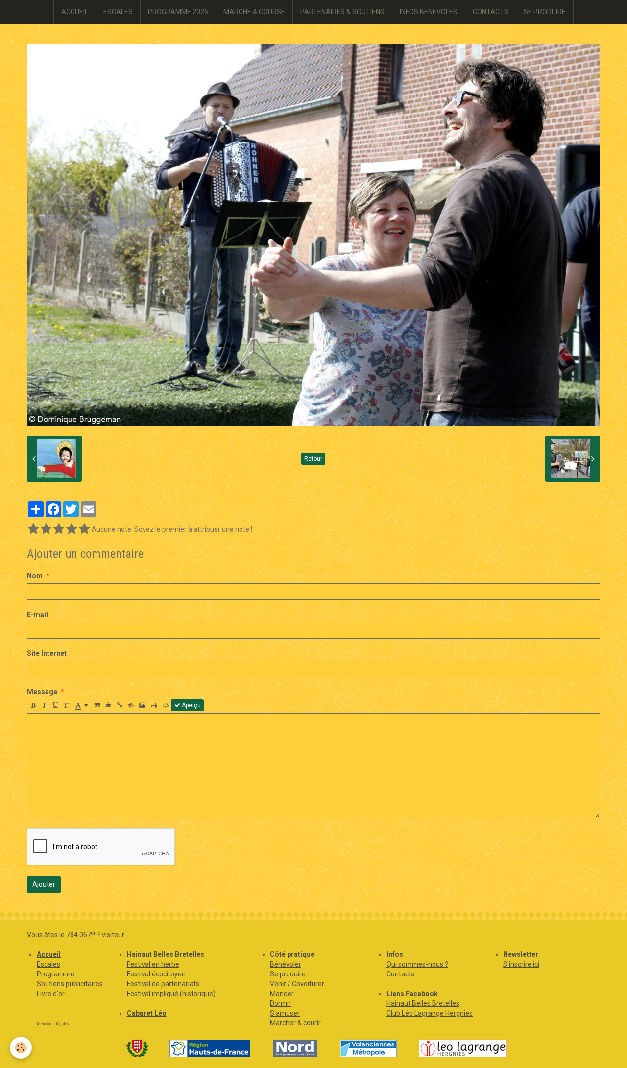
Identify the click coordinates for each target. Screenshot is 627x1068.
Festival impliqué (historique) (171, 993)
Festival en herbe (153, 964)
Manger (282, 993)
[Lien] (119, 705)
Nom (35, 576)
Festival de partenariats (163, 984)
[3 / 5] (58, 529)
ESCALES (118, 12)
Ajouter (43, 884)
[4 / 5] (71, 529)
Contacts (400, 974)
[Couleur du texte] (81, 705)
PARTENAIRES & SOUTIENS (342, 12)
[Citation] (97, 705)
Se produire (288, 974)
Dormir (280, 1003)
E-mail (37, 614)
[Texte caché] (131, 705)
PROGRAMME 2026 (178, 12)
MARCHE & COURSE (254, 12)
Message (42, 692)
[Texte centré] (108, 705)
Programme (55, 974)
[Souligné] (55, 705)
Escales (48, 964)
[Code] (166, 705)
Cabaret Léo (147, 1013)
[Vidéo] (154, 705)
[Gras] (33, 705)
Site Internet (47, 653)
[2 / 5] (46, 529)
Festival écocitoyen (156, 974)
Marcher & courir (295, 1023)
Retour (313, 458)
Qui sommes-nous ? (417, 964)
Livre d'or (51, 993)
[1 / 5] (33, 529)
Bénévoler (285, 964)
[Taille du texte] (66, 705)
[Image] (142, 705)
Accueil (49, 954)
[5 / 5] (84, 529)
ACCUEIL (74, 12)
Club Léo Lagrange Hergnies (429, 1013)
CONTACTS (490, 12)
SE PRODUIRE (545, 12)
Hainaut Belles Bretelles (422, 1003)
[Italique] (44, 705)
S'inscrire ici (521, 964)
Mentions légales (53, 1023)
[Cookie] (21, 1048)
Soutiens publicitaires (70, 984)
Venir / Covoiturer (297, 984)
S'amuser (285, 1013)
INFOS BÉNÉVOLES (429, 12)
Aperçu (190, 705)
